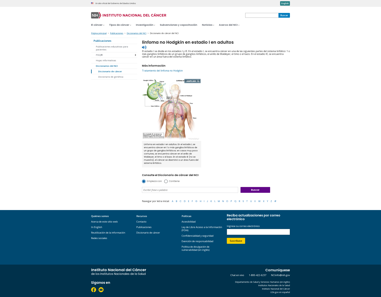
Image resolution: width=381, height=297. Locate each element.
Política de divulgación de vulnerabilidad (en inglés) (196, 248)
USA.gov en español (280, 292)
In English (96, 227)
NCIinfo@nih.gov (280, 275)
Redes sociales (99, 238)
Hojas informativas (106, 60)
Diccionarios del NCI (107, 65)
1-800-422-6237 (257, 275)
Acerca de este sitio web (104, 221)
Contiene (174, 181)
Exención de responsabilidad (197, 241)
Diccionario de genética (110, 76)
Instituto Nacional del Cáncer (276, 288)
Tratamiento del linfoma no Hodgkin (162, 70)
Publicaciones (102, 41)
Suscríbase (236, 240)
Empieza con (154, 181)
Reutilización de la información (108, 232)
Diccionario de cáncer (110, 71)
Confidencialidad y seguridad (197, 235)
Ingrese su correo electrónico (243, 226)
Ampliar (193, 81)
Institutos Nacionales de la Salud (274, 285)
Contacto (141, 221)
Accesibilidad (189, 221)
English (285, 3)
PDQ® (99, 54)
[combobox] (261, 15)
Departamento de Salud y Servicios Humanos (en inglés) (262, 281)
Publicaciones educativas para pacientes (112, 48)
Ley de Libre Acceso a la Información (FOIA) (202, 229)
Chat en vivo (237, 275)
